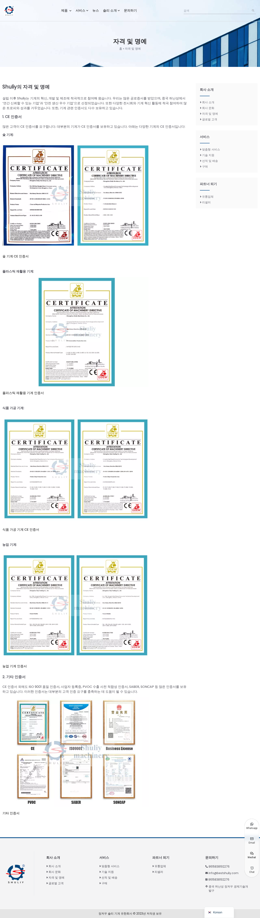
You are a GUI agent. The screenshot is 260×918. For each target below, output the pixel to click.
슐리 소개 (110, 10)
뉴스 (95, 10)
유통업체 (207, 197)
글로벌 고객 (209, 119)
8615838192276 (219, 867)
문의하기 (130, 10)
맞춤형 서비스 (211, 149)
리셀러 (206, 202)
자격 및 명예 (210, 114)
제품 (64, 10)
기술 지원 (208, 155)
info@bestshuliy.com (223, 873)
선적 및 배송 (210, 161)
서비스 (80, 10)
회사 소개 (208, 102)
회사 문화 (208, 108)
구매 (205, 166)
